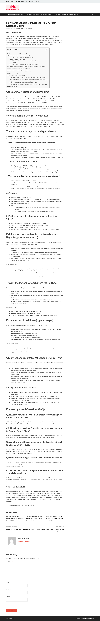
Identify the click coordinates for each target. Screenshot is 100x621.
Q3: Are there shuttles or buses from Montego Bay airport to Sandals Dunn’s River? (29, 81)
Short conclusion (13, 86)
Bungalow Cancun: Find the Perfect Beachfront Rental (34, 517)
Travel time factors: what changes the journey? (19, 68)
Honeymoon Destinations (15, 14)
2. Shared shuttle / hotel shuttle (18, 59)
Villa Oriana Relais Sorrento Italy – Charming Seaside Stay (54, 517)
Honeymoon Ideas (46, 14)
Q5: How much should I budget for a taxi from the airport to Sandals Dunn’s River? (29, 84)
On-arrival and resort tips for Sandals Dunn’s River (20, 72)
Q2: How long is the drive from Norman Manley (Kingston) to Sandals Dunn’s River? (29, 79)
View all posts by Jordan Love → (26, 541)
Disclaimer (31, 1)
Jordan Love (20, 28)
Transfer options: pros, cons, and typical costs (19, 55)
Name (8, 582)
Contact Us (37, 1)
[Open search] (93, 14)
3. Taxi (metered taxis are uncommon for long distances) (23, 61)
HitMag (92, 618)
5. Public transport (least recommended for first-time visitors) (24, 64)
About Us (18, 1)
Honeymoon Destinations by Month (67, 14)
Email (8, 589)
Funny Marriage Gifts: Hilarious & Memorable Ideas (15, 517)
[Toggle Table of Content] (46, 49)
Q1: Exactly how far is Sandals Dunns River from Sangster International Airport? (28, 77)
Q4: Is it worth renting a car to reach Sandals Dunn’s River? (24, 82)
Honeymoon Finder (33, 14)
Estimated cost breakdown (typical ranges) (18, 70)
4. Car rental (13, 62)
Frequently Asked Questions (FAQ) (16, 75)
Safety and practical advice (14, 73)
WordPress (85, 618)
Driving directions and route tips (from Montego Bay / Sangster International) (26, 66)
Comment (9, 561)
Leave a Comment (28, 28)
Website (8, 596)
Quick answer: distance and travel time (17, 52)
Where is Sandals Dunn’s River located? (17, 53)
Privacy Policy (24, 1)
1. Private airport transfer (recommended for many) (22, 57)
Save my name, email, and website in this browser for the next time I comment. (31, 606)
